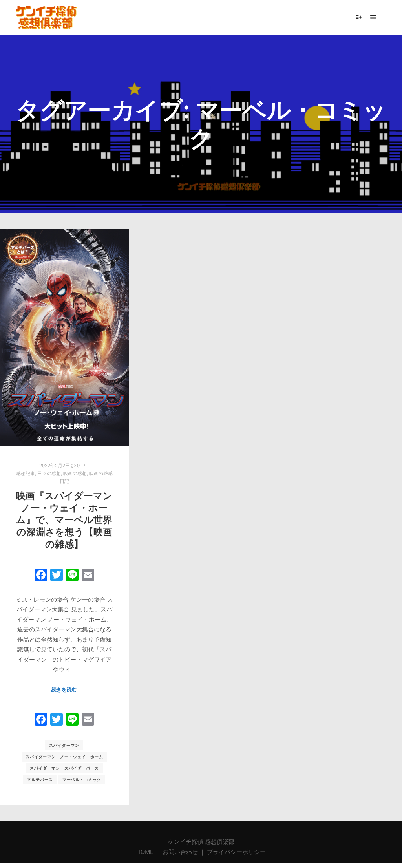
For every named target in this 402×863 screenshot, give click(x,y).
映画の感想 (75, 473)
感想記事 (25, 473)
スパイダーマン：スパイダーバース (64, 768)
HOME (145, 852)
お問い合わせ (180, 852)
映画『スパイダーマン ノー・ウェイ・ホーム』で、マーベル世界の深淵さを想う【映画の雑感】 (64, 519)
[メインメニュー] (373, 17)
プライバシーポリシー (236, 852)
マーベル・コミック (81, 779)
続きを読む (64, 689)
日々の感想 (49, 473)
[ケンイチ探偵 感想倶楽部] (46, 17)
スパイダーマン (64, 745)
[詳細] (359, 17)
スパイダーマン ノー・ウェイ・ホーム (64, 756)
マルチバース (40, 779)
